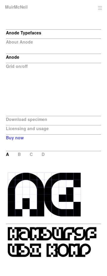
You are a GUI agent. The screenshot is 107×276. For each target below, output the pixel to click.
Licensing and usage (27, 128)
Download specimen (26, 119)
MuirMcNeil (16, 7)
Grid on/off (17, 66)
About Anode (19, 42)
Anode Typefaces (23, 33)
